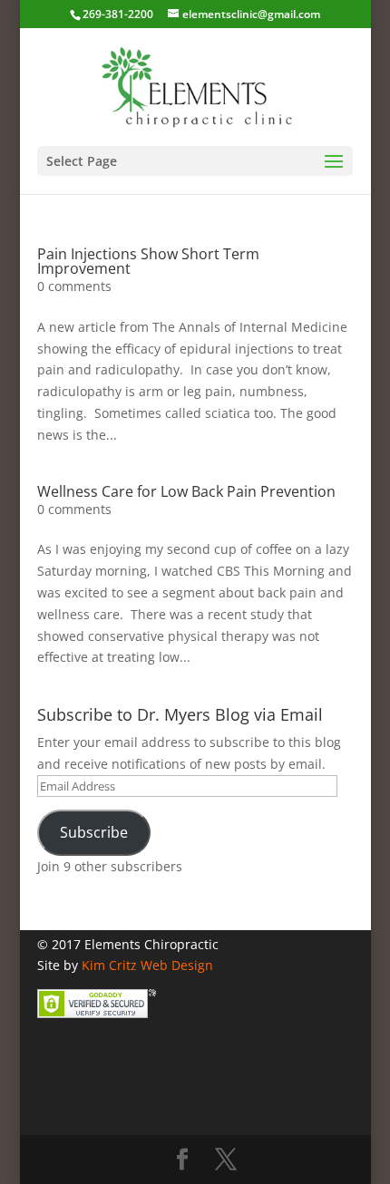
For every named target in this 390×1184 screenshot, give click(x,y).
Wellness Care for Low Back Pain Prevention (186, 491)
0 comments (74, 286)
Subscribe (94, 832)
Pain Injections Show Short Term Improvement (148, 261)
